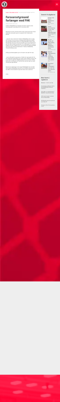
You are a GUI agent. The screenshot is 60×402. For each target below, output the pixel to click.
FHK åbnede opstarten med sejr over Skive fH (48, 101)
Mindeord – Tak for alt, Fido (47, 83)
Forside (7, 12)
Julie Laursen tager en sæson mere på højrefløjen (47, 96)
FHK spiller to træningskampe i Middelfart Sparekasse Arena (47, 92)
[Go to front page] (4, 4)
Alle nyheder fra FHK (13, 12)
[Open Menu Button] (57, 4)
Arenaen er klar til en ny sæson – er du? (48, 105)
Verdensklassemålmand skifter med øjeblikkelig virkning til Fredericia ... (48, 87)
